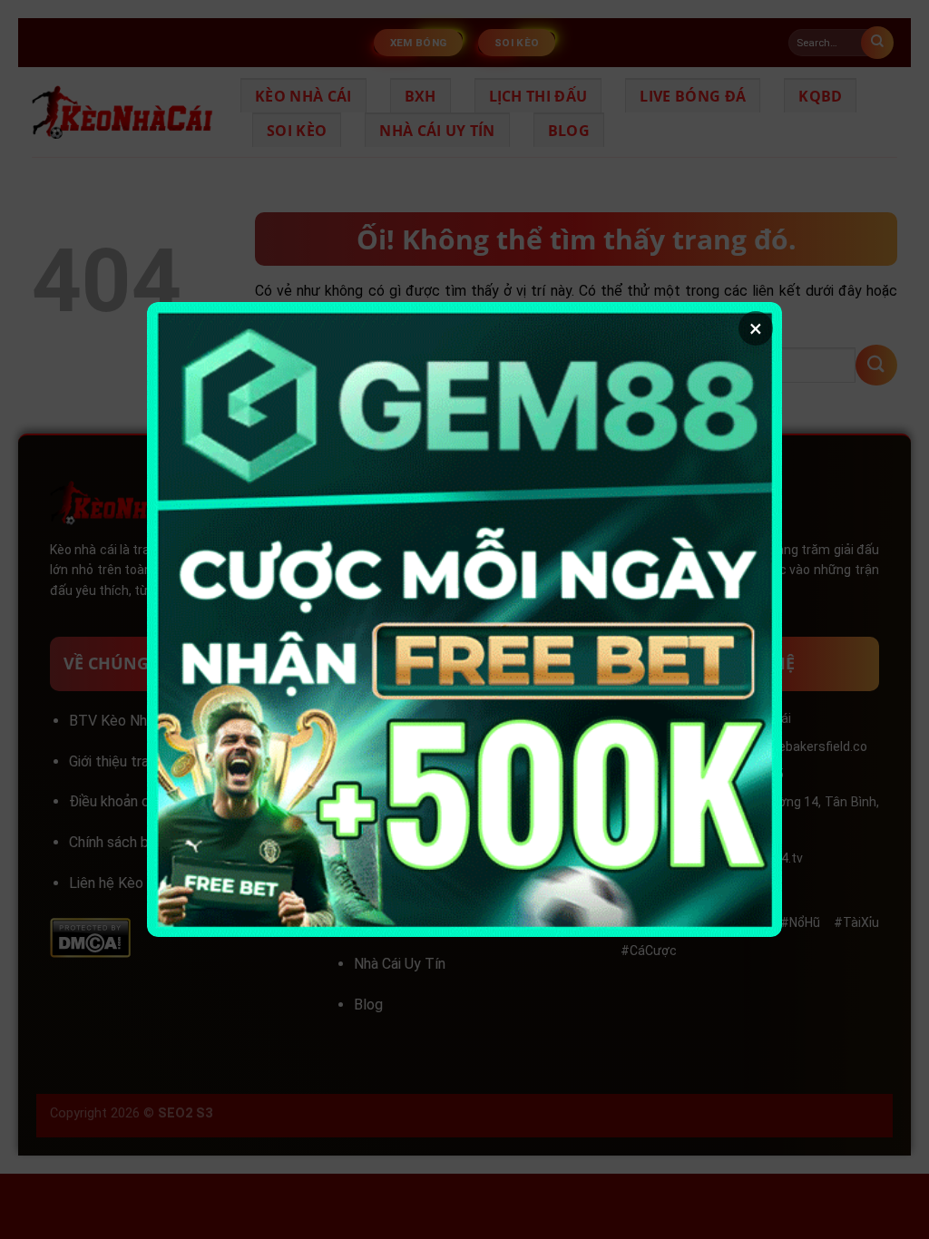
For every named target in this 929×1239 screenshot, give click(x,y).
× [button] (755, 328)
